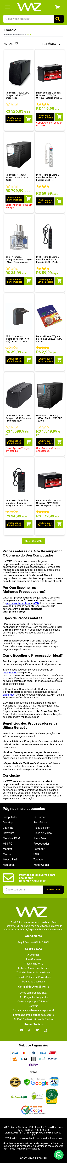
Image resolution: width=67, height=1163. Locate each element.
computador (10, 672)
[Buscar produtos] (59, 19)
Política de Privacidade (28, 1148)
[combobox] (33, 19)
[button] (7, 7)
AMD (36, 603)
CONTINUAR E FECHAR (33, 1158)
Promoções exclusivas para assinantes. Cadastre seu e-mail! (37, 878)
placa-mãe (9, 694)
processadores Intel (18, 603)
